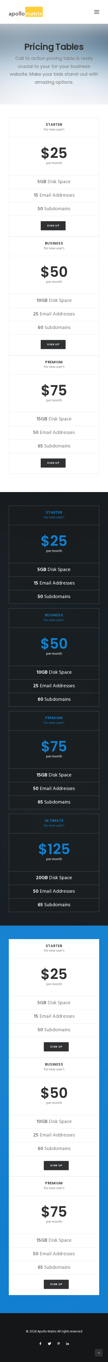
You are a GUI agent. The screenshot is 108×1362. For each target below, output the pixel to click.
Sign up (53, 226)
